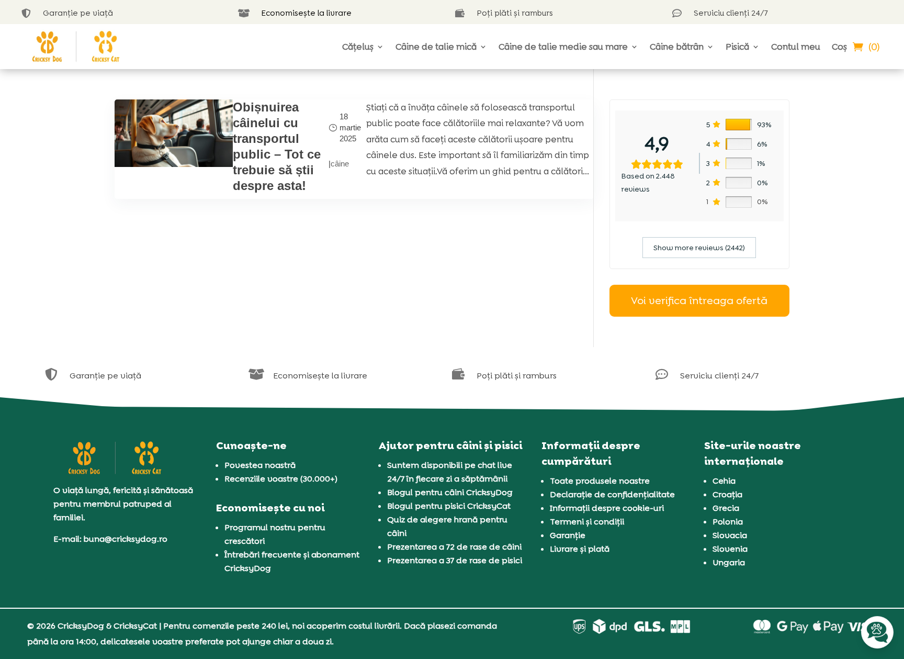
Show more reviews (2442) (699, 247)
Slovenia (730, 548)
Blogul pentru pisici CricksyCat (449, 505)
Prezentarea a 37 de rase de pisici (454, 560)
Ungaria (729, 562)
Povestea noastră (260, 465)
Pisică (737, 46)
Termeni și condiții (587, 521)
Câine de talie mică (436, 46)
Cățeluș (358, 46)
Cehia (724, 480)
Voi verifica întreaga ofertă (699, 300)
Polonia (728, 521)
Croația (727, 494)
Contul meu (795, 46)
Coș (839, 46)
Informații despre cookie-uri (607, 507)
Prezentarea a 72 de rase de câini (454, 546)
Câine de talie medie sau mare (563, 46)
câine (340, 163)
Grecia (726, 507)
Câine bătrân (677, 46)
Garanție (567, 535)
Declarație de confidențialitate (612, 494)
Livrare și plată (579, 548)
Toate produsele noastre (600, 480)
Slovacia (730, 535)
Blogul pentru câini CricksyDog (450, 492)
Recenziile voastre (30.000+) (280, 478)
